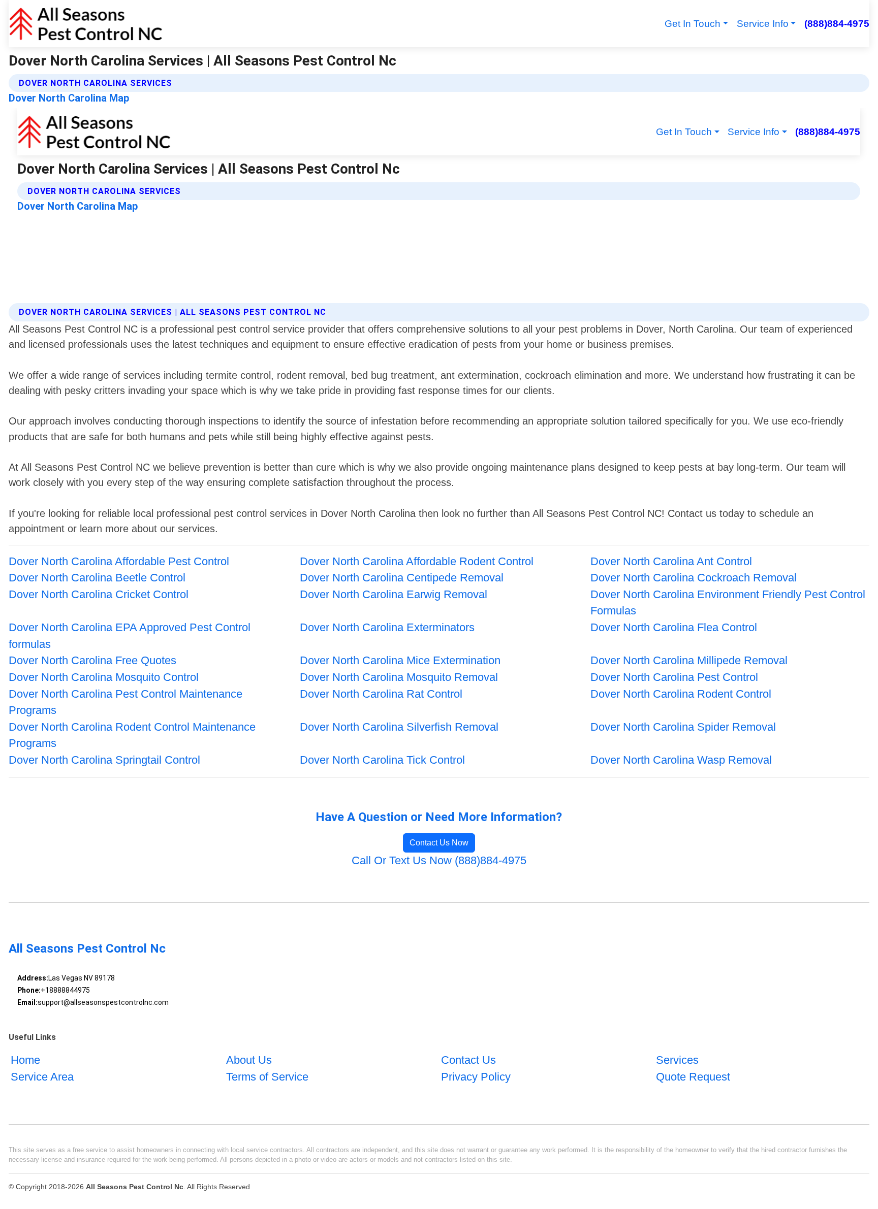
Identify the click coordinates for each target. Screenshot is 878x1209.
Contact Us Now (439, 842)
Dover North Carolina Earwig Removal (393, 594)
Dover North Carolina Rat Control (381, 694)
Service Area (42, 1076)
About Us (249, 1060)
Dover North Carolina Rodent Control (680, 694)
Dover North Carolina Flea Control (673, 627)
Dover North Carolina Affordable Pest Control (119, 561)
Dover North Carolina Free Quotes (92, 660)
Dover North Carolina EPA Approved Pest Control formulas (129, 635)
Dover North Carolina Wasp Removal (681, 760)
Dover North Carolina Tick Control (382, 760)
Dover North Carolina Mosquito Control (104, 677)
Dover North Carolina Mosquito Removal (399, 677)
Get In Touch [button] (692, 23)
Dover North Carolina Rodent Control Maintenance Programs (132, 735)
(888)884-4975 (836, 23)
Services (677, 1060)
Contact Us (468, 1060)
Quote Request (693, 1076)
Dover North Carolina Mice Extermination (400, 660)
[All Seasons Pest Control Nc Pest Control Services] (86, 23)
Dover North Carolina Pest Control (674, 677)
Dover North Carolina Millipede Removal (689, 660)
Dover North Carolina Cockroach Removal (693, 577)
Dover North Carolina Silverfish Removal (399, 727)
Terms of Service (267, 1076)
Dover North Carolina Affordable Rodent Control (417, 561)
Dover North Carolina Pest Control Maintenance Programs (125, 702)
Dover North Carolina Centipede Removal (402, 577)
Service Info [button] (763, 23)
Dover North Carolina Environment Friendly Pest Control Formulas (727, 602)
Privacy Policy (476, 1076)
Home (25, 1060)
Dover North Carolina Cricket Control (99, 594)
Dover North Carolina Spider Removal (683, 727)
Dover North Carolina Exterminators (387, 627)
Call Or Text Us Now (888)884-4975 (439, 860)
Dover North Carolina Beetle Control (97, 577)
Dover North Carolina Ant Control (671, 561)
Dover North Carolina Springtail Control (104, 760)
